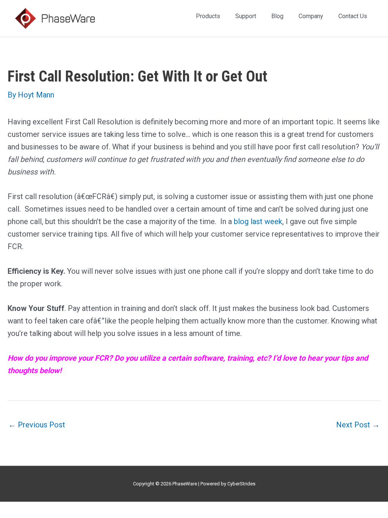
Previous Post (36, 424)
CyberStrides (241, 484)
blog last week (258, 221)
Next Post (358, 424)
